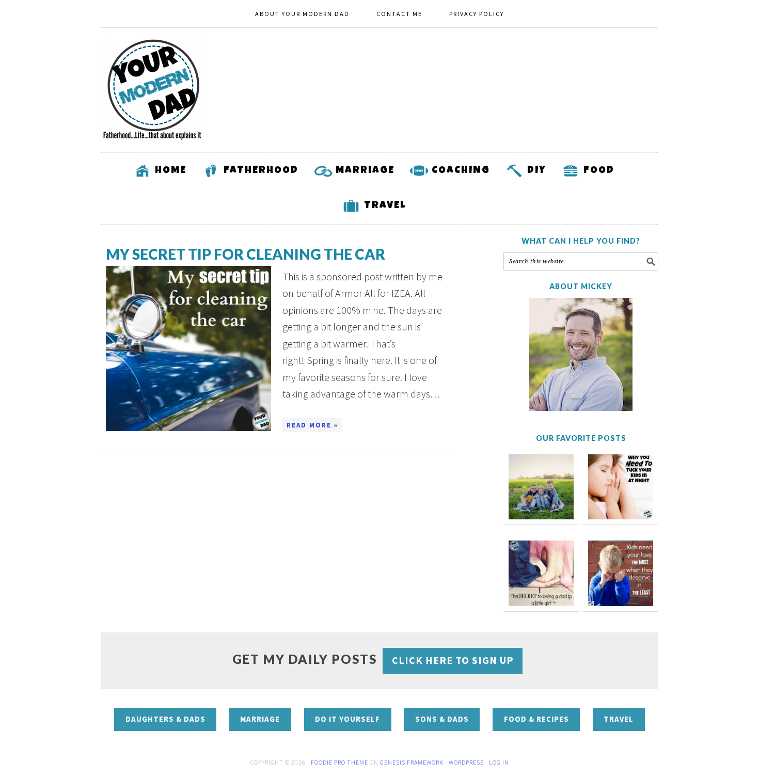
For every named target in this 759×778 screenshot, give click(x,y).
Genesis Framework (412, 762)
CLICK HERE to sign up (453, 660)
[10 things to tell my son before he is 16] (541, 486)
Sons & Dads (442, 719)
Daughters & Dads (165, 719)
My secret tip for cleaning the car (245, 254)
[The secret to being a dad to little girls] (541, 573)
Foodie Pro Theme (339, 762)
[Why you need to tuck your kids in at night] (620, 486)
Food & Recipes (536, 719)
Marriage (260, 719)
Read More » (312, 425)
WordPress (466, 762)
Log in (499, 762)
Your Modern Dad (152, 89)
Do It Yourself (347, 719)
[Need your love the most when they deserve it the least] (620, 573)
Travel (619, 719)
